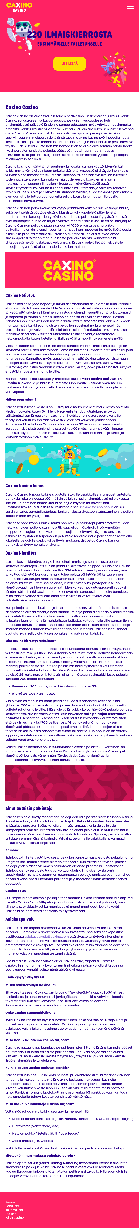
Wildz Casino (14, 1218)
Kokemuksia (14, 1210)
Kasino (10, 1202)
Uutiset (10, 1214)
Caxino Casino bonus (96, 507)
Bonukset (12, 1206)
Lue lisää (69, 63)
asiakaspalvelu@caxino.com (47, 936)
